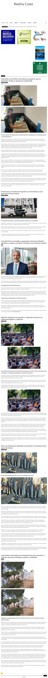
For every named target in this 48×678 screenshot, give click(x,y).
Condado (29, 22)
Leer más (24, 676)
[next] (45, 26)
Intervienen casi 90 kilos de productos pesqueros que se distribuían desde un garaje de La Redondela (24, 26)
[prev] (44, 26)
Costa (7, 22)
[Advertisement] (23, 14)
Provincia (5, 449)
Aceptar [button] (45, 675)
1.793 (10, 673)
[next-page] (12, 673)
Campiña (34, 22)
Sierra (11, 22)
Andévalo (16, 22)
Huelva (3, 22)
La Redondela (6, 82)
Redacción (2, 196)
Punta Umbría (6, 195)
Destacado (2, 82)
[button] (46, 22)
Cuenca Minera (23, 22)
